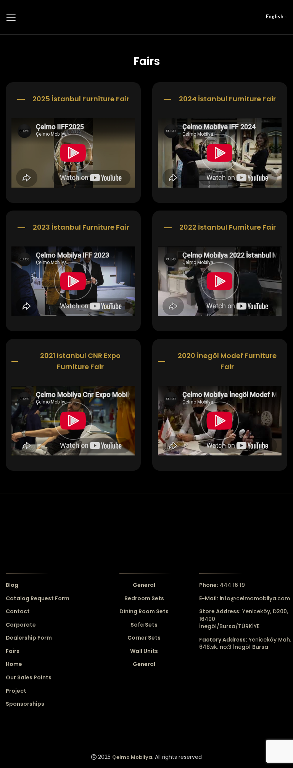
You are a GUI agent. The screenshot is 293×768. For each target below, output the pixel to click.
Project (16, 691)
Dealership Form (29, 638)
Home (14, 664)
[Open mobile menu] (11, 17)
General (144, 585)
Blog (12, 585)
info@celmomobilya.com (244, 598)
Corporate (21, 625)
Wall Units (144, 651)
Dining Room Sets (144, 611)
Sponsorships (25, 704)
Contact (18, 611)
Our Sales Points (29, 677)
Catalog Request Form (37, 598)
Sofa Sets (144, 625)
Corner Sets (144, 638)
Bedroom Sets (144, 598)
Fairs (12, 651)
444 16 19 (222, 585)
